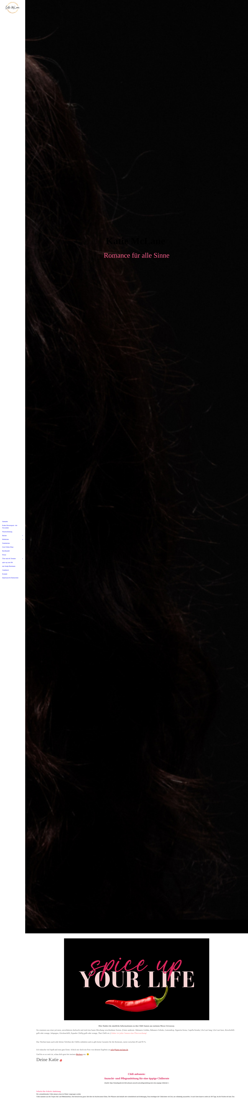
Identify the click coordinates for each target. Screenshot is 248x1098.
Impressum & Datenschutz (10, 578)
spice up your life (7, 562)
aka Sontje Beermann (8, 566)
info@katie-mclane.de (119, 1050)
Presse (4, 555)
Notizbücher (6, 543)
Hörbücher (5, 539)
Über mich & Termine (9, 558)
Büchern (79, 1054)
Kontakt (4, 574)
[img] (136, 466)
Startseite (5, 521)
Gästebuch (5, 570)
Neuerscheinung (7, 532)
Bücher (4, 535)
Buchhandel (6, 551)
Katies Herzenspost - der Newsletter (9, 527)
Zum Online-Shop (7, 547)
